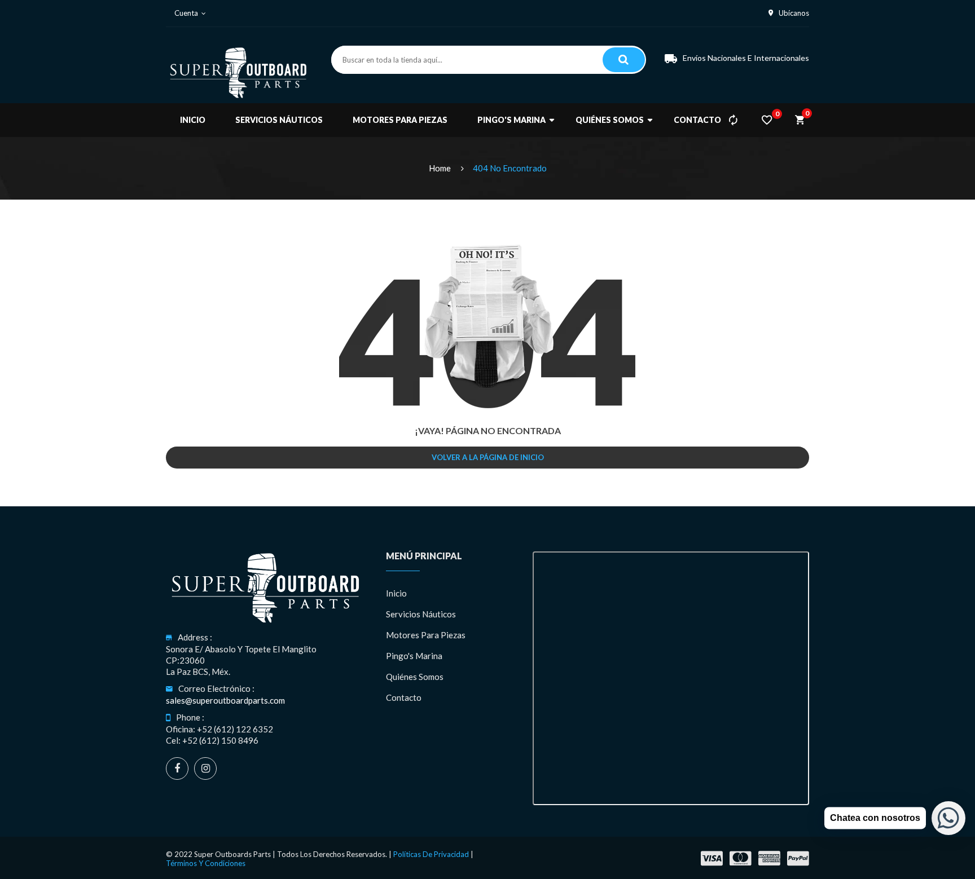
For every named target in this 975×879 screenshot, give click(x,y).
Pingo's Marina (414, 656)
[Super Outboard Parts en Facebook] (177, 768)
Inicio (396, 593)
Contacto (403, 697)
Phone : (190, 717)
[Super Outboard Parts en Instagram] (205, 768)
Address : (195, 637)
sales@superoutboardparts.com (225, 700)
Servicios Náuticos (421, 614)
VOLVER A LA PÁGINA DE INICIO (488, 457)
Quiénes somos (414, 677)
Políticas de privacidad (431, 854)
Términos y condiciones (205, 863)
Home (440, 168)
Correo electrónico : (216, 688)
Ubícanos (794, 12)
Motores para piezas (425, 635)
